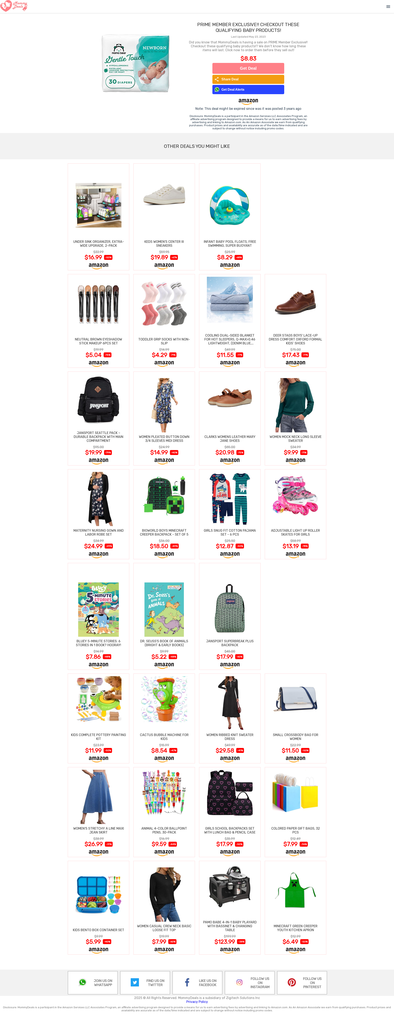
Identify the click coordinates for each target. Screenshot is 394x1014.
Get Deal (248, 68)
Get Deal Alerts (232, 89)
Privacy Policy (197, 1002)
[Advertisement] (295, 216)
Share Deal (226, 79)
